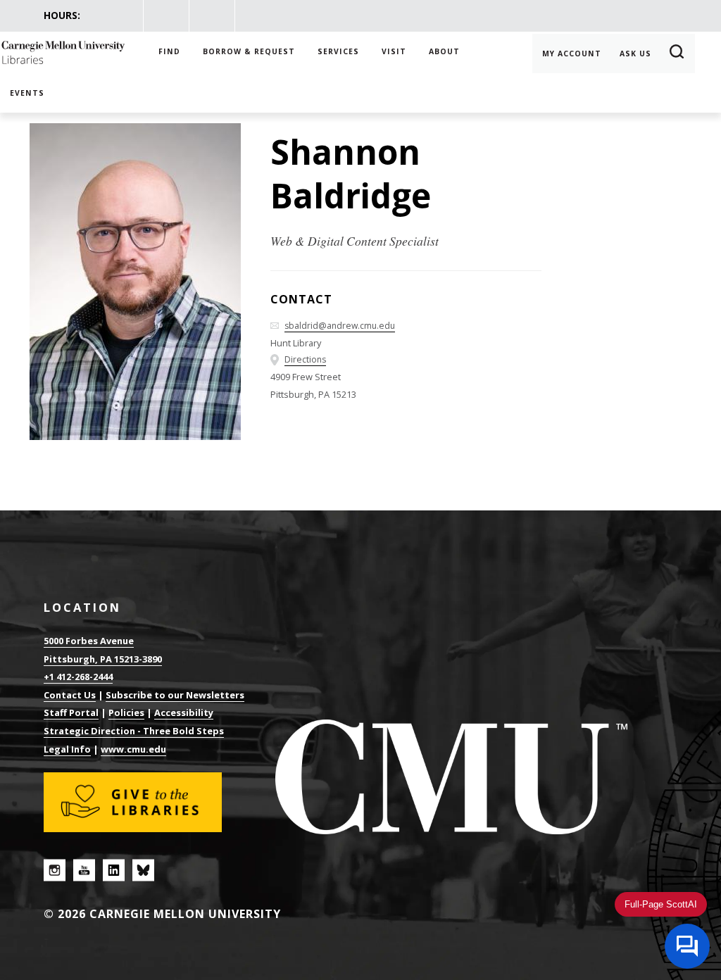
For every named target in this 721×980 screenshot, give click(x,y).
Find (169, 51)
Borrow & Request (249, 51)
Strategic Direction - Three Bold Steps (134, 730)
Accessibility (183, 712)
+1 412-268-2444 (78, 676)
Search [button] (677, 53)
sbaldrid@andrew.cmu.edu (339, 326)
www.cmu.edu (133, 749)
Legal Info (67, 749)
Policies (126, 712)
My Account (571, 53)
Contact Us (70, 695)
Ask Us (635, 53)
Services (338, 51)
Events (27, 93)
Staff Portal (71, 712)
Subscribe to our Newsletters (175, 695)
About (444, 51)
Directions (305, 359)
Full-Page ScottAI (661, 904)
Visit (394, 51)
